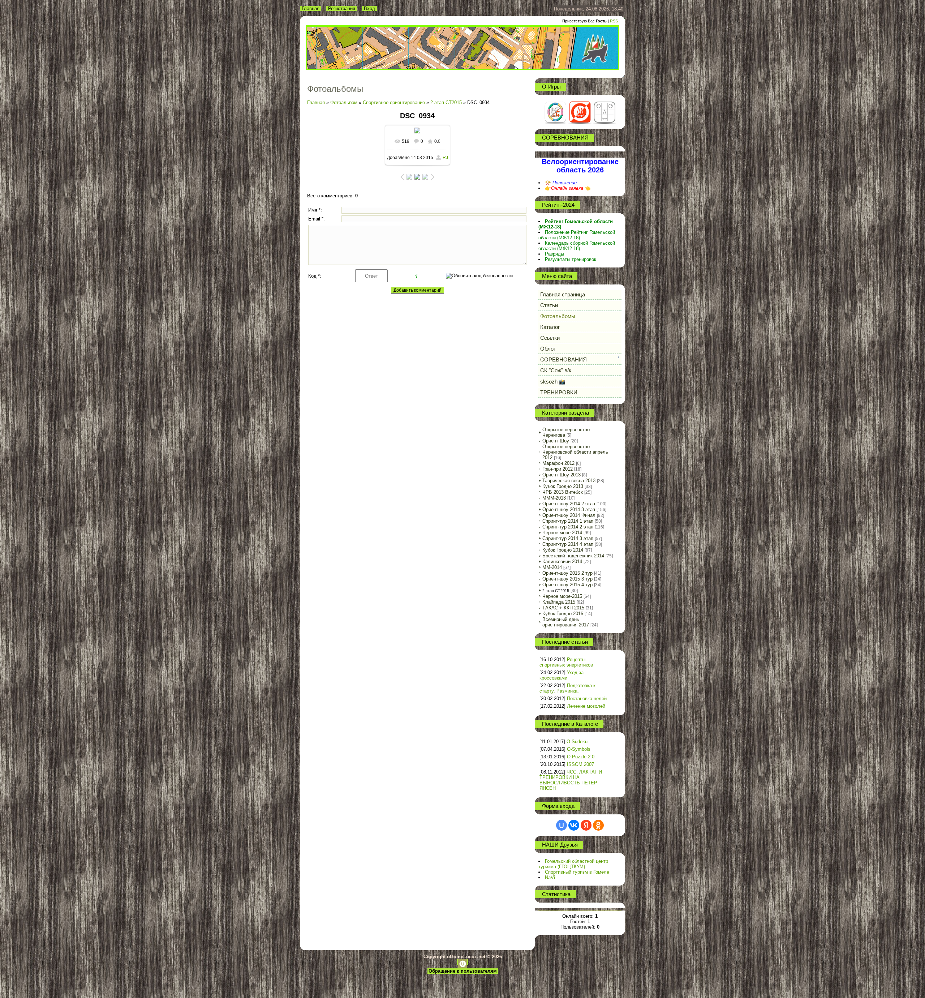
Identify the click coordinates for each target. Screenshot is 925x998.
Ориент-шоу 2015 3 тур (567, 579)
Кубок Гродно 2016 (562, 613)
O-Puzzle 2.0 (580, 756)
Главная (310, 8)
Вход (369, 8)
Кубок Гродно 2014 (562, 550)
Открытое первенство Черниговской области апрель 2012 (575, 452)
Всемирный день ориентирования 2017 (565, 622)
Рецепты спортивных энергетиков (566, 662)
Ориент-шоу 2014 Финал (568, 515)
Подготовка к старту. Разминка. (567, 688)
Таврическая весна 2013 (568, 480)
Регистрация (341, 8)
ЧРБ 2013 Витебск (562, 492)
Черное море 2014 (562, 532)
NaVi (550, 877)
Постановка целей (587, 698)
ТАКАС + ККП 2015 (563, 608)
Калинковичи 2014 (562, 561)
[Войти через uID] (561, 825)
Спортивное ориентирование (394, 102)
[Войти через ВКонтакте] (573, 825)
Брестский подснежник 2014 (573, 555)
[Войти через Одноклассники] (598, 825)
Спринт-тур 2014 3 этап (567, 538)
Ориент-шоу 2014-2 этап (568, 503)
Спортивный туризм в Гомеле (577, 872)
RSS (614, 21)
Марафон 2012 (558, 463)
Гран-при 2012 (557, 469)
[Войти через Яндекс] (586, 825)
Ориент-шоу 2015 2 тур (567, 573)
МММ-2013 (554, 498)
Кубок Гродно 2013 (562, 486)
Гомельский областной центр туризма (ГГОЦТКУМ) (573, 863)
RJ (445, 157)
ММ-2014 (552, 567)
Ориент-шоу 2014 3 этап (568, 509)
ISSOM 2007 (580, 764)
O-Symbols (578, 749)
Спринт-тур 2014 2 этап (567, 527)
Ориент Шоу (555, 441)
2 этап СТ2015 (446, 102)
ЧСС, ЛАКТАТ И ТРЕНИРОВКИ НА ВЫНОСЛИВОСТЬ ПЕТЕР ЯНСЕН (570, 780)
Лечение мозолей (586, 706)
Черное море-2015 (562, 596)
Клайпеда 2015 (558, 602)
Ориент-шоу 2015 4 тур (567, 584)
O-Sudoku (577, 741)
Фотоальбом (343, 102)
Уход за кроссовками (561, 675)
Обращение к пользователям (463, 971)
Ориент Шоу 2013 (561, 474)
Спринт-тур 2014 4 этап (567, 544)
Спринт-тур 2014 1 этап (567, 521)
